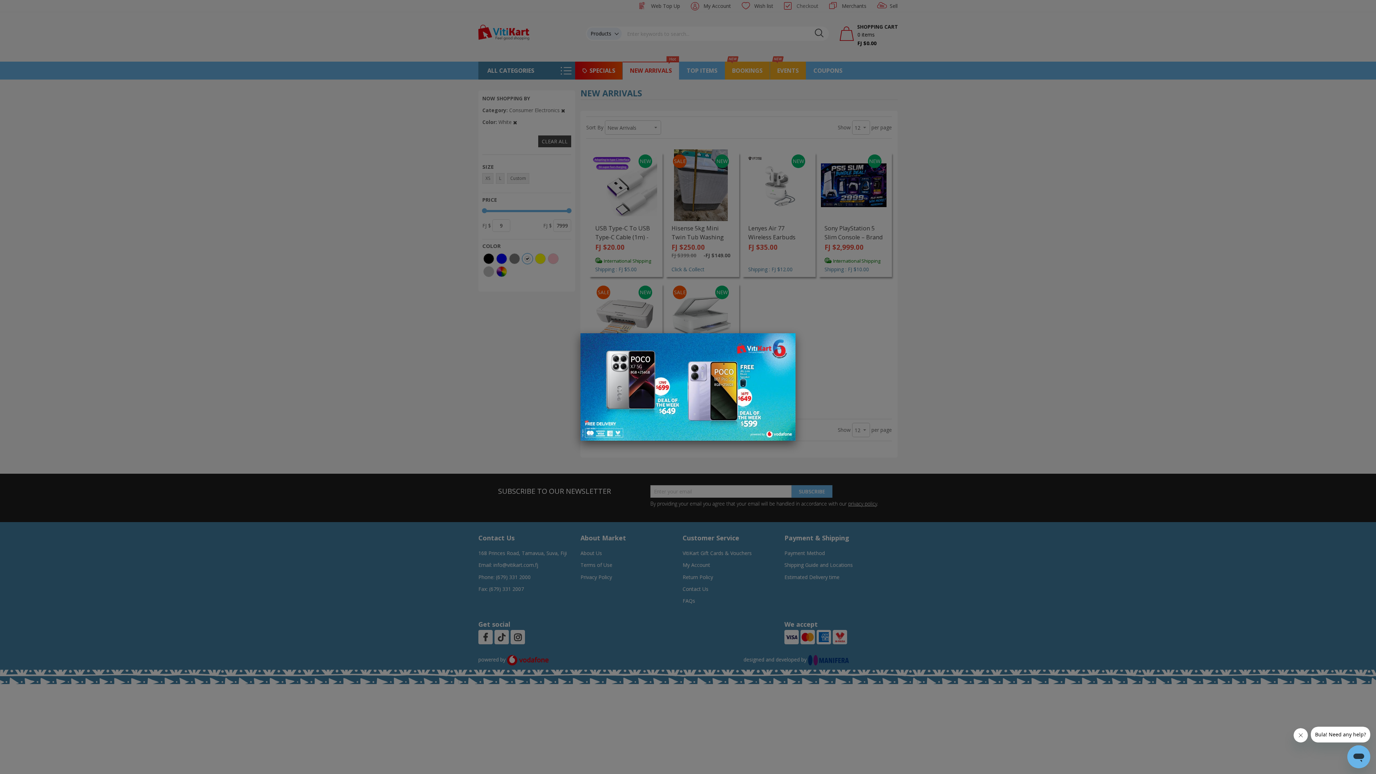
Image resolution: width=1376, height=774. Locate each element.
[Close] (785, 342)
